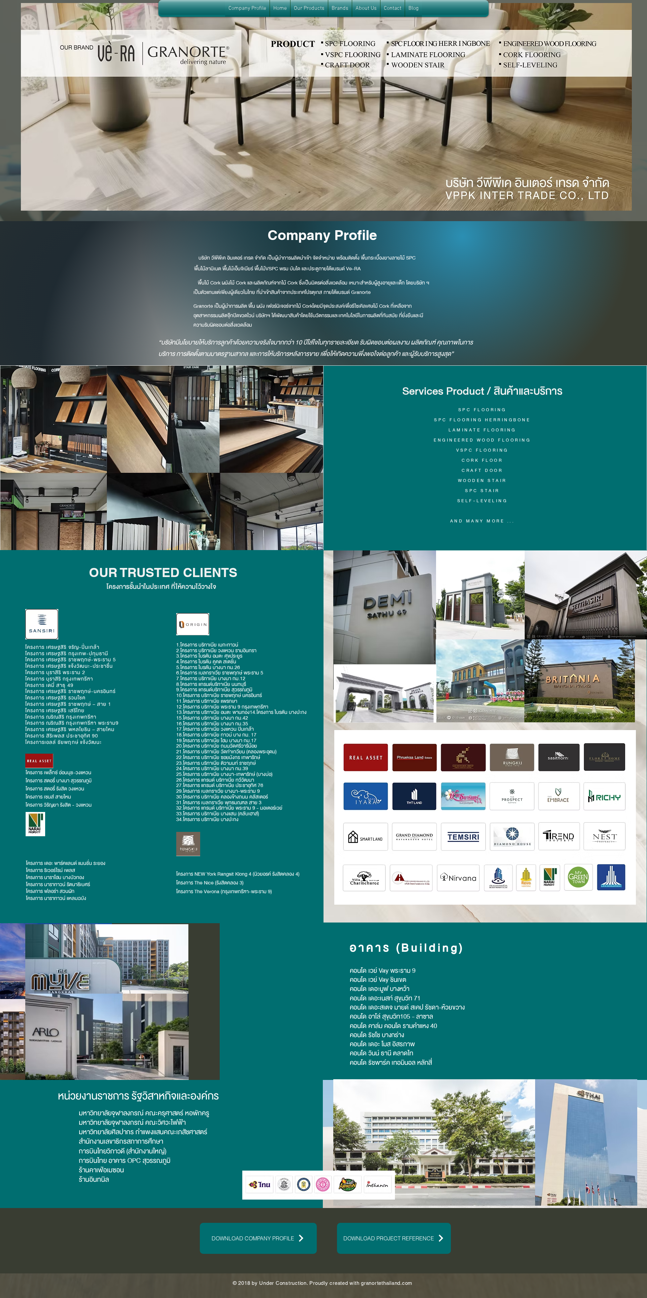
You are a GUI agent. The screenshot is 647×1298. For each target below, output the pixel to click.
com (407, 1283)
